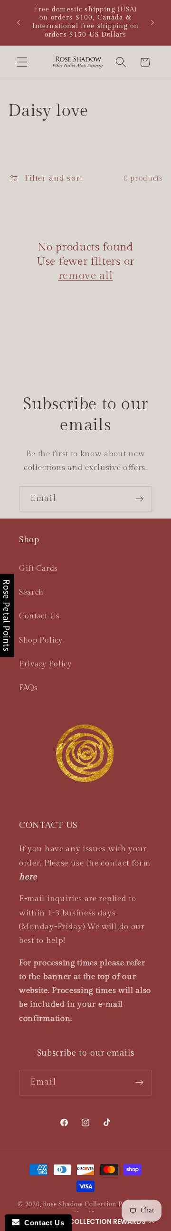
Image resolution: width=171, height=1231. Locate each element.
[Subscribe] (139, 499)
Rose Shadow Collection (79, 1204)
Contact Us (39, 616)
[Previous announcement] (18, 22)
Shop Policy (41, 640)
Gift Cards (38, 568)
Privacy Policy (45, 664)
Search (31, 592)
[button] (85, 1221)
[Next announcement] (152, 22)
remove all (85, 275)
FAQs (28, 687)
